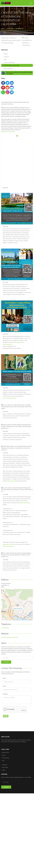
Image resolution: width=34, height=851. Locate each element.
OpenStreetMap (25, 619)
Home (2, 28)
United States (10, 28)
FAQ (3, 760)
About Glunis (5, 752)
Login (3, 770)
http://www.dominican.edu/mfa (9, 637)
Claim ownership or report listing (11, 65)
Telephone (6, 56)
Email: (4, 686)
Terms (3, 755)
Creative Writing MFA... (18, 608)
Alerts (5, 59)
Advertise (4, 764)
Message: (5, 694)
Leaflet (14, 619)
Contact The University (9, 62)
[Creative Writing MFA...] (17, 605)
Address (6, 53)
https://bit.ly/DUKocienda (9, 398)
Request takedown (8, 68)
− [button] (3, 593)
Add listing (5, 767)
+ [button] (3, 591)
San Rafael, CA (19, 28)
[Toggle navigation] (30, 3)
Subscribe (6, 662)
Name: (4, 678)
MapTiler (18, 619)
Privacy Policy (5, 758)
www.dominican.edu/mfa (8, 131)
